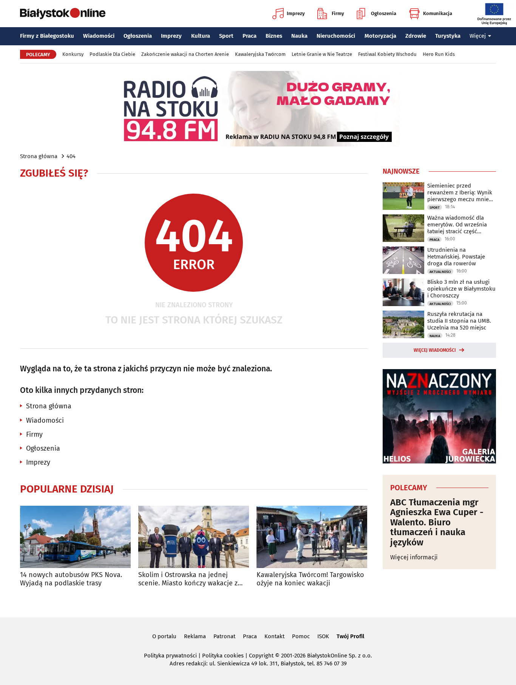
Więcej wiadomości (435, 350)
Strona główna (38, 156)
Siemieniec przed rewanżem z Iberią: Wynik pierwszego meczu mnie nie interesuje (459, 192)
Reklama (195, 636)
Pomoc (301, 636)
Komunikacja (437, 13)
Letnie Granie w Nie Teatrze (322, 54)
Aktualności (440, 272)
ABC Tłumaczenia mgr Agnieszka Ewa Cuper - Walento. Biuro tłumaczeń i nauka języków (437, 522)
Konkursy (72, 54)
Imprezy (296, 13)
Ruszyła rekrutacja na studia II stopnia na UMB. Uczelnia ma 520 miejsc (459, 321)
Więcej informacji (414, 557)
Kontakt (274, 636)
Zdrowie (415, 35)
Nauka (299, 35)
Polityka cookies (223, 655)
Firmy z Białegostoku (47, 35)
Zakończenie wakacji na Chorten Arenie (185, 54)
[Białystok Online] (62, 13)
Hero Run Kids (439, 54)
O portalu (164, 636)
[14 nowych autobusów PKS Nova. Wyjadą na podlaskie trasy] (75, 537)
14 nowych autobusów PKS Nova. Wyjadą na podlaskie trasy (71, 579)
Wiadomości (98, 35)
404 (71, 156)
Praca (249, 35)
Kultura (200, 35)
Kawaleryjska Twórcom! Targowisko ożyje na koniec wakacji (310, 579)
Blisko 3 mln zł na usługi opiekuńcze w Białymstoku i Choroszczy (461, 289)
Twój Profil (350, 636)
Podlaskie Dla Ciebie (112, 54)
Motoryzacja (380, 35)
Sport (226, 35)
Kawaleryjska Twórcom (260, 54)
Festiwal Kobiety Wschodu (387, 54)
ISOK (323, 636)
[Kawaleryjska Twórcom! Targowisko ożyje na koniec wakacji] (311, 537)
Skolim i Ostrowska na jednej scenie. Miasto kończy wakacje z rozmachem (188, 579)
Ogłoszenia (383, 13)
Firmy (338, 13)
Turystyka (447, 35)
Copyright (261, 655)
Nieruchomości (336, 35)
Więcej (478, 35)
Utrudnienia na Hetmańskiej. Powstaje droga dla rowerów (456, 256)
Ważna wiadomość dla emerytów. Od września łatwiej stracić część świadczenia (457, 224)
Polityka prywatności (170, 655)
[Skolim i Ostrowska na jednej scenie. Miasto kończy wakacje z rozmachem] (193, 537)
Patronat (224, 636)
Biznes (274, 35)
